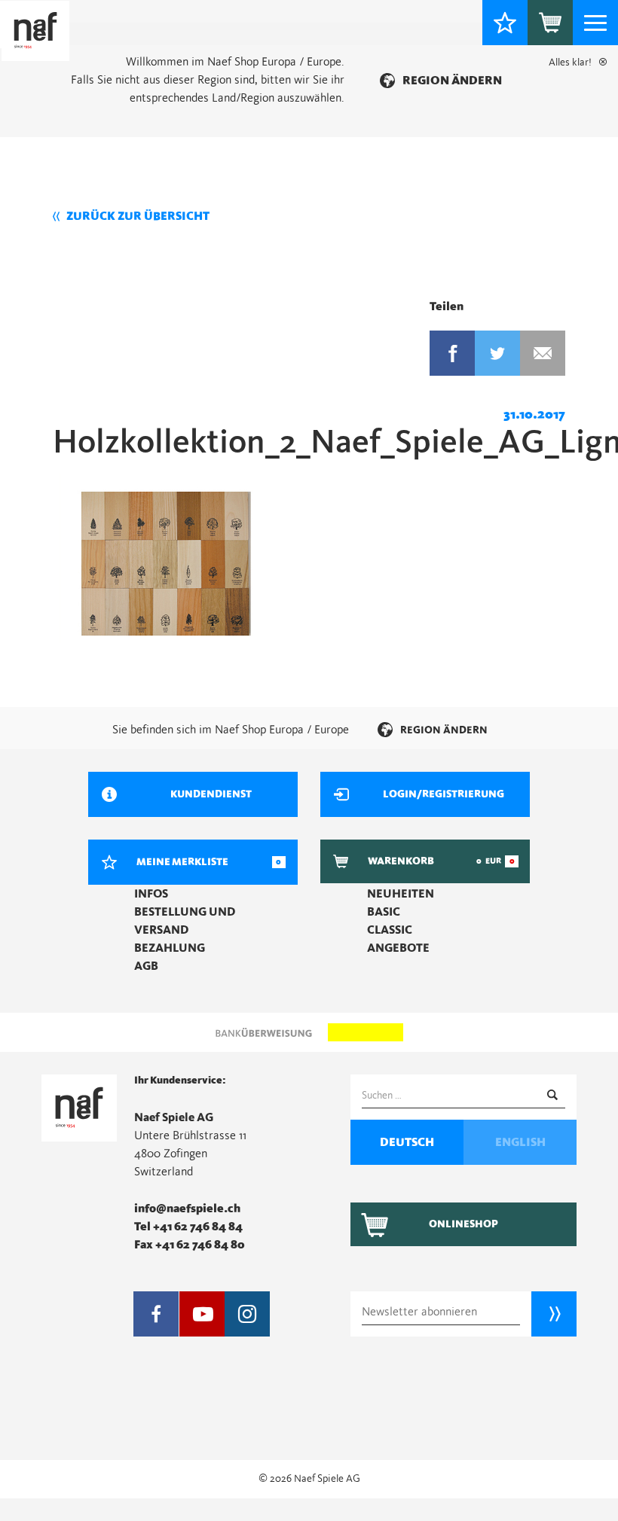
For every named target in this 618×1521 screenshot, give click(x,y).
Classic (389, 930)
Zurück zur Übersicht (138, 216)
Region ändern (452, 81)
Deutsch (407, 1142)
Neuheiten (400, 894)
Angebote (398, 948)
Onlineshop (463, 1224)
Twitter (497, 353)
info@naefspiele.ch (187, 1208)
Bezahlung (169, 948)
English (520, 1142)
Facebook (452, 353)
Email (542, 353)
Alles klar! (570, 62)
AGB (146, 966)
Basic (383, 912)
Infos (151, 894)
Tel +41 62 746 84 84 (188, 1227)
